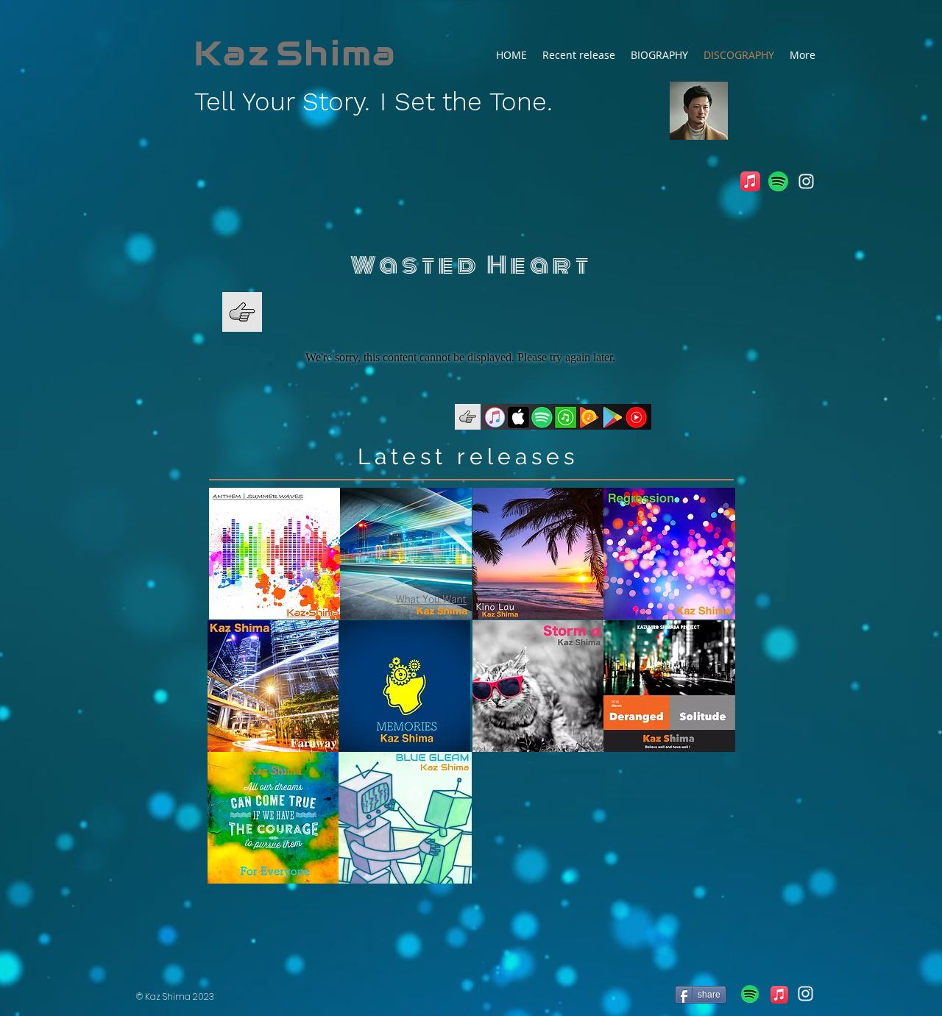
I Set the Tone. (466, 101)
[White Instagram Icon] (806, 181)
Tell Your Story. (282, 101)
